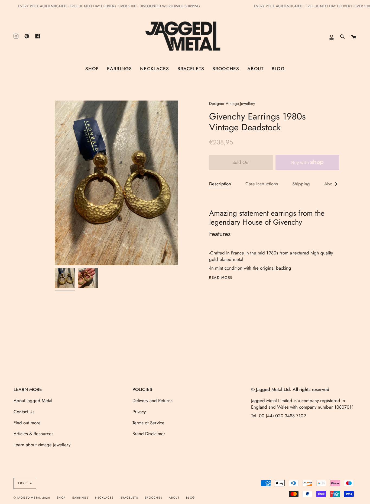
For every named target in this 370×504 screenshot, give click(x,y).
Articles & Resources (33, 433)
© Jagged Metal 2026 (32, 498)
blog (190, 498)
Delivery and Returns (152, 400)
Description (220, 183)
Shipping (301, 183)
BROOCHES (153, 498)
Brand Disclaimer (148, 433)
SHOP (61, 498)
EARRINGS (80, 498)
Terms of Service (148, 422)
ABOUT (174, 498)
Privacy (139, 411)
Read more (221, 277)
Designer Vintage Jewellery (232, 103)
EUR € (22, 483)
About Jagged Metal (33, 400)
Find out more (27, 422)
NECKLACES (104, 498)
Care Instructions (261, 183)
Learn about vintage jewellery (42, 444)
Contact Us (24, 411)
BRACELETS (129, 498)
